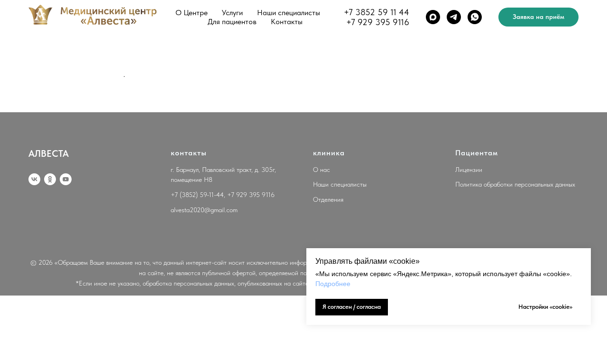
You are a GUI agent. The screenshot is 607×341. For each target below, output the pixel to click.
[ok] (50, 179)
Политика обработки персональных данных (515, 184)
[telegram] (454, 17)
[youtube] (66, 179)
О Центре (191, 12)
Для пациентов (232, 21)
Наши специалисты (288, 12)
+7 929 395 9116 (377, 22)
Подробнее (332, 283)
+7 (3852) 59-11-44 (197, 194)
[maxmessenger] (433, 17)
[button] (538, 17)
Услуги (232, 12)
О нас (321, 169)
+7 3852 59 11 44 (376, 12)
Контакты (287, 21)
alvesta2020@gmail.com (204, 210)
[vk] (34, 179)
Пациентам (476, 152)
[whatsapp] (475, 17)
